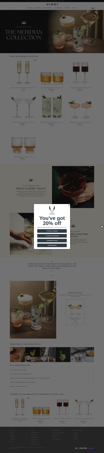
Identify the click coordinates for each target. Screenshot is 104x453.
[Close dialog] (69, 205)
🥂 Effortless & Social (52, 240)
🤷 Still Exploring (52, 245)
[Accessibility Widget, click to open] (102, 226)
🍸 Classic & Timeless (52, 231)
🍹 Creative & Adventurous (52, 235)
